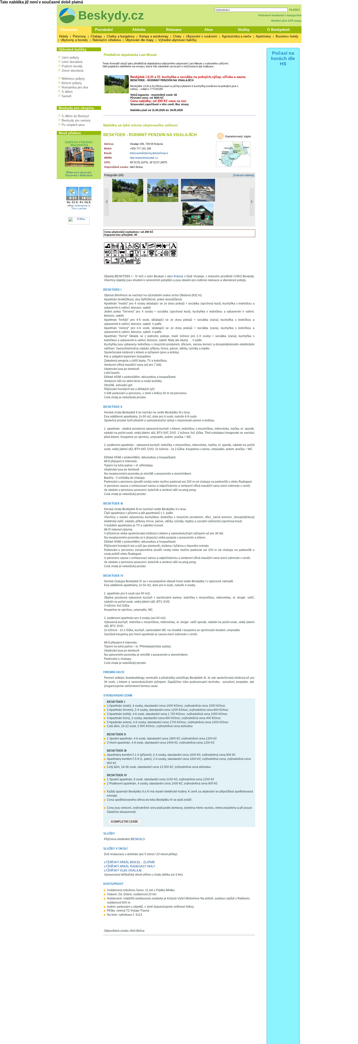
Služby (243, 29)
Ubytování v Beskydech (78, 175)
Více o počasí (78, 208)
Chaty (177, 36)
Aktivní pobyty (71, 83)
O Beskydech (278, 29)
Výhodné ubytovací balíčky (177, 40)
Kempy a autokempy (154, 36)
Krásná (178, 276)
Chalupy (96, 36)
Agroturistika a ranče (236, 36)
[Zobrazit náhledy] (243, 175)
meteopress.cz (82, 205)
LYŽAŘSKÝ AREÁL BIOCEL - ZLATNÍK (129, 862)
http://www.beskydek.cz (144, 157)
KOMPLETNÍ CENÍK (124, 821)
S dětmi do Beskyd (75, 116)
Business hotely (287, 36)
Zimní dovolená (72, 70)
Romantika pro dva (75, 87)
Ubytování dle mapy (139, 40)
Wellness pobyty (73, 78)
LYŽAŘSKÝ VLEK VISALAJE (123, 870)
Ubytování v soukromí (201, 36)
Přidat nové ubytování (78, 172)
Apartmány (263, 36)
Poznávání (104, 29)
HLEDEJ (294, 9)
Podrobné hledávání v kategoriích (279, 15)
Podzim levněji (72, 66)
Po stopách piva (73, 125)
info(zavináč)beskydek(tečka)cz (149, 153)
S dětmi (67, 92)
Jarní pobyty (70, 57)
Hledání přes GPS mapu (286, 20)
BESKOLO (138, 839)
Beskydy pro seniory (76, 120)
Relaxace (173, 29)
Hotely (63, 36)
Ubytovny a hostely (74, 40)
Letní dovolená (72, 62)
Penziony (79, 36)
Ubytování (68, 29)
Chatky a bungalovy (121, 36)
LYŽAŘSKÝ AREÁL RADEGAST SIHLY (129, 866)
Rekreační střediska (107, 40)
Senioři (66, 96)
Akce (208, 29)
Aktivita (138, 29)
